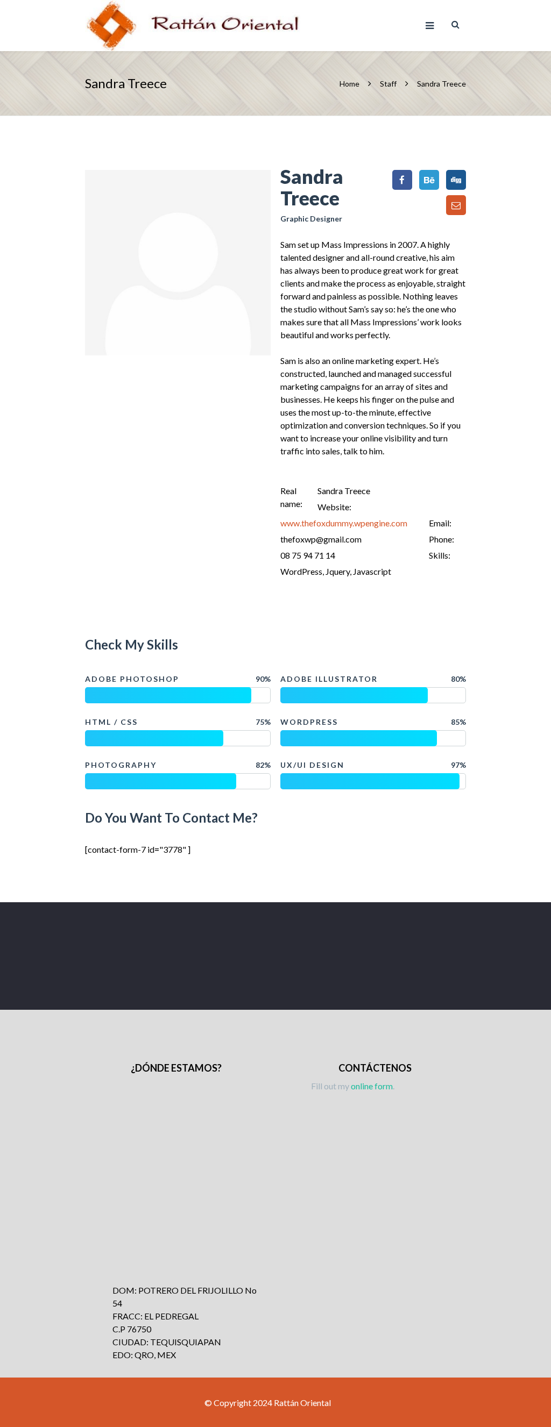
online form (372, 1086)
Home (350, 83)
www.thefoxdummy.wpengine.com (343, 523)
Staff (388, 83)
